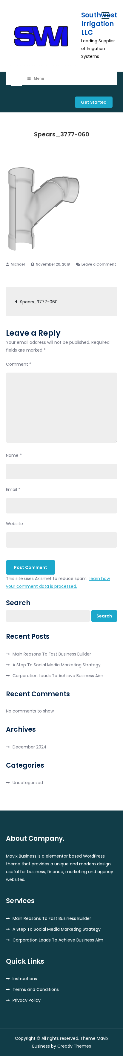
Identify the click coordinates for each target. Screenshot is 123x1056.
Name (14, 455)
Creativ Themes (74, 1046)
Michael (18, 264)
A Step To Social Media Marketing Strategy (57, 665)
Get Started (94, 102)
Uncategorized (28, 783)
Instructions (25, 979)
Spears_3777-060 (39, 302)
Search (18, 603)
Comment (18, 364)
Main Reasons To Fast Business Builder (52, 654)
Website (14, 524)
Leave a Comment (96, 264)
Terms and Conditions (36, 989)
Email (13, 489)
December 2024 (30, 747)
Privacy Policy (27, 1000)
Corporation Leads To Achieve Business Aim (58, 676)
